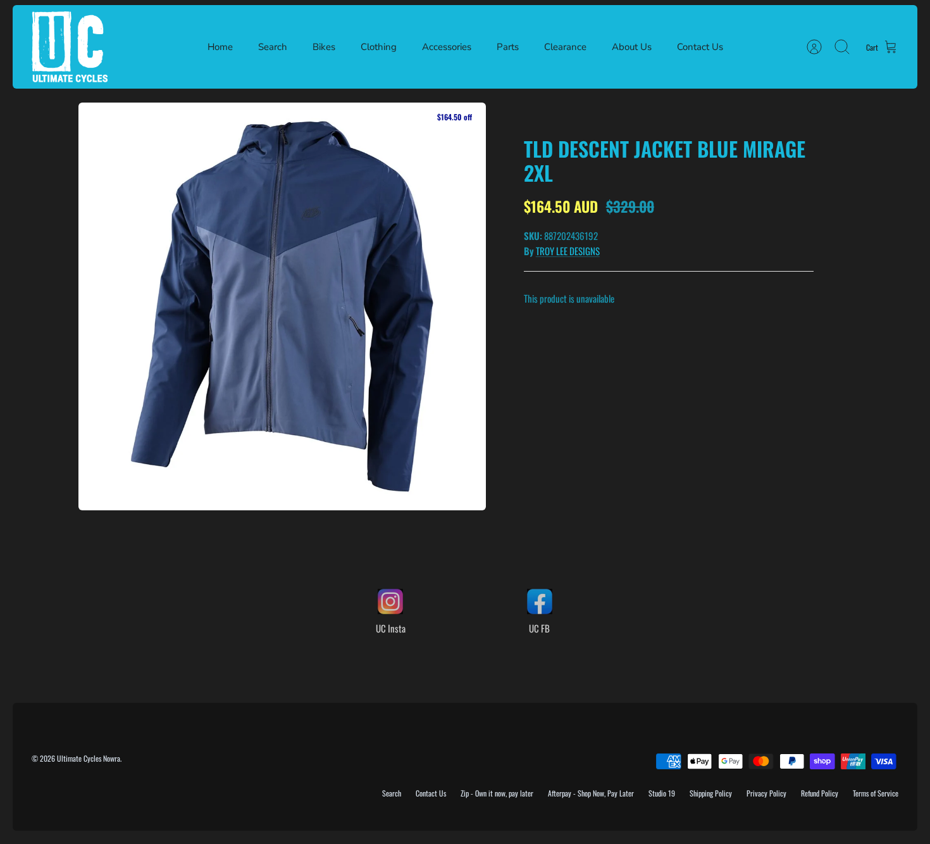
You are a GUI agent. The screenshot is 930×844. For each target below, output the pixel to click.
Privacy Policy (766, 793)
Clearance (565, 47)
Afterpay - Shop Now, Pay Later (591, 793)
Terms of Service (875, 793)
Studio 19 (661, 793)
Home (220, 47)
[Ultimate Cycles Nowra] (70, 46)
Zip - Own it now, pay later (497, 793)
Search (272, 47)
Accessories (446, 47)
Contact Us (700, 47)
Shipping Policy (711, 793)
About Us (632, 47)
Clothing (379, 47)
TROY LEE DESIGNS (568, 251)
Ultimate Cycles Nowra (88, 758)
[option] (282, 306)
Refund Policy (819, 793)
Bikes (324, 47)
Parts (508, 47)
